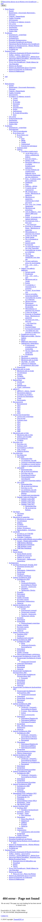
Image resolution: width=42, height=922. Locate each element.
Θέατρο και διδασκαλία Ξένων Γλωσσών (22, 875)
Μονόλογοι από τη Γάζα (21, 433)
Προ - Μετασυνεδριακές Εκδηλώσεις (25, 726)
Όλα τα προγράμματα (20, 131)
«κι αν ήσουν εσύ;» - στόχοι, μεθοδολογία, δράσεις (32, 155)
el (2, 3)
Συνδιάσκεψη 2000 (23, 786)
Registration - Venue (23, 802)
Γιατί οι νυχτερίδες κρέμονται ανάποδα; (31, 295)
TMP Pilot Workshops (24, 548)
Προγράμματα (13, 129)
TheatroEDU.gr (18, 919)
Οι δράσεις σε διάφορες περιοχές (19, 96)
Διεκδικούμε (13, 120)
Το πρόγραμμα (22, 373)
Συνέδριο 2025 (22, 808)
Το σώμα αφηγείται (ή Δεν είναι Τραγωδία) (32, 247)
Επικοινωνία (21, 367)
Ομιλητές (20, 828)
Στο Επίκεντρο (18, 453)
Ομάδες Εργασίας (15, 93)
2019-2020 (20, 457)
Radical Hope (17, 380)
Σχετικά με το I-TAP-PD (25, 533)
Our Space (24, 356)
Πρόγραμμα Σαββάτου (28, 720)
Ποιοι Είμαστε (9, 84)
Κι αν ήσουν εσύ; (18, 133)
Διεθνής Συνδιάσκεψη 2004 (22, 731)
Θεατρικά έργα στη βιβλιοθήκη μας (24, 861)
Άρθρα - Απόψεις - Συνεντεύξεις (19, 854)
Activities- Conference (24, 537)
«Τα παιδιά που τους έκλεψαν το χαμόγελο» (32, 331)
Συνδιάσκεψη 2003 (23, 757)
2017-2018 (20, 482)
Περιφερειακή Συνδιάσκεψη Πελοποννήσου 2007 (22, 671)
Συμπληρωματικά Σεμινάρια (26, 782)
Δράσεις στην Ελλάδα (24, 437)
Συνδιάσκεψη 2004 (23, 733)
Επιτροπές (24, 678)
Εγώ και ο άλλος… (31, 159)
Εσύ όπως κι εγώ (26, 488)
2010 (18, 413)
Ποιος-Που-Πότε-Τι (27, 819)
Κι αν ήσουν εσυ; (22, 135)
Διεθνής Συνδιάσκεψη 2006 (22, 704)
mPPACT (16, 389)
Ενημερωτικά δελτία (15, 118)
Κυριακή (24, 824)
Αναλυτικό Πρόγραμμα (24, 663)
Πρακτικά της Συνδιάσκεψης (30, 762)
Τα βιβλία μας (13, 848)
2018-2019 (20, 468)
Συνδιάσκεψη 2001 (23, 773)
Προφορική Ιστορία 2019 (25, 566)
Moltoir (15, 550)
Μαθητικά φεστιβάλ (15, 846)
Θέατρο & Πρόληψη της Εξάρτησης (20, 877)
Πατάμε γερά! (29, 160)
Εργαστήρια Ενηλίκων (28, 475)
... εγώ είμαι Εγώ (30, 224)
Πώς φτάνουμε (26, 815)
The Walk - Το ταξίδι (28, 362)
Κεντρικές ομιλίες (23, 599)
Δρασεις (19, 374)
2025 (14, 843)
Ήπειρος (16, 105)
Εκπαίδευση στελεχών (28, 334)
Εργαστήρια (21, 572)
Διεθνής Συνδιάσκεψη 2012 (22, 605)
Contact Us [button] (4, 916)
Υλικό (19, 398)
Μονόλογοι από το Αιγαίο (29, 360)
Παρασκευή (25, 821)
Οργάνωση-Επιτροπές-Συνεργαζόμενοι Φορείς (29, 584)
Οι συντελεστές (22, 526)
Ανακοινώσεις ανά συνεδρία (30, 832)
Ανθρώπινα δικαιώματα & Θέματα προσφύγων (24, 852)
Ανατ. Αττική (21, 449)
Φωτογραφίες (21, 400)
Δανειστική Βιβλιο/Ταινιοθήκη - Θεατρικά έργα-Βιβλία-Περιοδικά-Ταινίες (24, 858)
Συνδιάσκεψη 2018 (23, 579)
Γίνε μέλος (12, 116)
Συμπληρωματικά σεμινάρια (26, 751)
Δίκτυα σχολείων (30, 301)
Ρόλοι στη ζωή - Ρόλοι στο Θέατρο (24, 874)
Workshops (20, 799)
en (1, 3)
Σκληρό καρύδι (30, 243)
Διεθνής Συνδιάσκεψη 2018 (22, 577)
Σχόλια (23, 713)
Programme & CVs (23, 797)
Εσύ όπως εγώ (18, 442)
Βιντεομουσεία (18, 402)
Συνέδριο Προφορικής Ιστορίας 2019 (25, 565)
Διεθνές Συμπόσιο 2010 (21, 632)
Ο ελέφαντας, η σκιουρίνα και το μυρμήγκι (30, 286)
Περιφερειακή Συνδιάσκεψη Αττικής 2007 (26, 656)
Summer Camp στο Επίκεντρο (27, 497)
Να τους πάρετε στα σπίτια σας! (31, 351)
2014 (18, 405)
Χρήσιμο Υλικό (10, 850)
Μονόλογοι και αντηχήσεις (30, 209)
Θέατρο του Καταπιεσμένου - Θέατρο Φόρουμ (24, 844)
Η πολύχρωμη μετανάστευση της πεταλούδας (31, 347)
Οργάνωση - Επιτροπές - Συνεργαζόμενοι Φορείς (29, 708)
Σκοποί (11, 85)
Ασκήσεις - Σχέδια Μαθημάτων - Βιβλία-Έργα (24, 855)
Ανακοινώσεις (13, 122)
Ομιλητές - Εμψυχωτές (28, 587)
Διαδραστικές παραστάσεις (30, 343)
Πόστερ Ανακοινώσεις (24, 753)
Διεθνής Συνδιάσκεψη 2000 (22, 784)
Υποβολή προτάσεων (24, 576)
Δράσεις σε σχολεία (23, 557)
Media (23, 140)
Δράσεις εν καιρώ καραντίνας (30, 466)
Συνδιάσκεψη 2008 (23, 641)
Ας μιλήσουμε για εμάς (28, 460)
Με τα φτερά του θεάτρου (29, 471)
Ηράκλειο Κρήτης (23, 451)
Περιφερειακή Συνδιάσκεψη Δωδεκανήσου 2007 (26, 692)
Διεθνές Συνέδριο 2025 (20, 806)
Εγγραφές (20, 592)
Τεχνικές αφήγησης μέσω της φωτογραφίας (32, 262)
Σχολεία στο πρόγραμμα (29, 146)
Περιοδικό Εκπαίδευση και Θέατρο (20, 839)
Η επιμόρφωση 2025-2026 (30, 365)
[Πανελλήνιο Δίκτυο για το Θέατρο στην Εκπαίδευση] (18, 2)
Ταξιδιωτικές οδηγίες (28, 616)
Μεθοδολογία (21, 385)
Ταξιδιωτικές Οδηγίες (28, 590)
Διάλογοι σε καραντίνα (28, 363)
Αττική (15, 98)
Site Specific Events (23, 804)
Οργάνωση (20, 382)
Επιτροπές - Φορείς (23, 811)
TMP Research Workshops (25, 544)
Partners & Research (23, 535)
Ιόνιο (14, 115)
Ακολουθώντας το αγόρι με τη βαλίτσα (33, 251)
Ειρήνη (27, 283)
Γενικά (23, 608)
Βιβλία (15, 865)
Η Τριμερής (29, 244)
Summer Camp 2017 (28, 504)
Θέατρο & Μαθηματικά (16, 879)
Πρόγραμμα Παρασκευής (29, 718)
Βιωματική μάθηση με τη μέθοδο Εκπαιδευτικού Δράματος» (32, 165)
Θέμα (19, 568)
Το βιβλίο (20, 376)
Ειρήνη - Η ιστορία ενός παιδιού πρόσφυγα (33, 218)
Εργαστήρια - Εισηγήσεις (25, 698)
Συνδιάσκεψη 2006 (23, 705)
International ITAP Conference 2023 (24, 793)
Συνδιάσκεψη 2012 (23, 607)
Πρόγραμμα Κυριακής (28, 722)
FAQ (22, 138)
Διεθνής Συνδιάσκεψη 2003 (22, 755)
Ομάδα (23, 142)
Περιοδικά (16, 863)
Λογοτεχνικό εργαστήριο (25, 416)
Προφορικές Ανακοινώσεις (26, 601)
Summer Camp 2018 (28, 502)
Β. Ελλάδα (16, 102)
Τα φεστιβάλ (21, 378)
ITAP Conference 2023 (24, 795)
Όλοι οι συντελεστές (28, 715)
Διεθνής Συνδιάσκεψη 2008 (22, 640)
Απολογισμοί (25, 144)
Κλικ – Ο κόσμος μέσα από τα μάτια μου (32, 179)
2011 (18, 411)
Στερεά (15, 100)
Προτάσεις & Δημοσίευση (29, 810)
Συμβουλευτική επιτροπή (25, 638)
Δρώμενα (20, 603)
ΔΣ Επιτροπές (13, 95)
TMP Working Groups (24, 546)
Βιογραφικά (21, 667)
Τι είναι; (19, 137)
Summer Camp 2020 (28, 499)
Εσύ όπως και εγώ (27, 473)
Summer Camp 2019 (28, 501)
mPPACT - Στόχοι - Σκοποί (26, 391)
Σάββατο (24, 822)
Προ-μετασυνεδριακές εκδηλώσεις (28, 654)
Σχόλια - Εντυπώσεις (24, 528)
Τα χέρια (28, 254)
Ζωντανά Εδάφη (30, 327)
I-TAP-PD (16, 532)
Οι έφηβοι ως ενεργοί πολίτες (30, 464)
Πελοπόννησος (18, 107)
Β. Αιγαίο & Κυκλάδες (20, 113)
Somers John (13, 124)
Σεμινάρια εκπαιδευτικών (29, 151)
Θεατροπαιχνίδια (26, 458)
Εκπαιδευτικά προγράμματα (30, 495)
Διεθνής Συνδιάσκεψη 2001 (22, 771)
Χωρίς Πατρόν (18, 552)
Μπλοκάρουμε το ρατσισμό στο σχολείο (32, 233)
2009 (18, 431)
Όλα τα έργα (21, 418)
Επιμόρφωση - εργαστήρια (17, 127)
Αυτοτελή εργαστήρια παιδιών (31, 462)
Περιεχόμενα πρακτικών (29, 738)
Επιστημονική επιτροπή (28, 610)
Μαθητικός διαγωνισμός (29, 341)
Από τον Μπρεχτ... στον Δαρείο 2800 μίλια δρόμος (33, 213)
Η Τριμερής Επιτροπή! (32, 329)
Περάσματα (29, 274)
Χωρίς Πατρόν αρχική (24, 554)
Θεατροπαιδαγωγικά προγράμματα (27, 478)
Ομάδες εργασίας (22, 625)
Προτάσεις (24, 588)
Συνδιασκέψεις (14, 563)
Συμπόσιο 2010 (22, 634)
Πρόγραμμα (21, 594)
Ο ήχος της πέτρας (31, 235)
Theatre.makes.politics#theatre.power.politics (27, 539)
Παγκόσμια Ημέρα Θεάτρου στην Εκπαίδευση (24, 841)
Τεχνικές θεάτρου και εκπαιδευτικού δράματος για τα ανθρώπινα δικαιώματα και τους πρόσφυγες (32, 173)
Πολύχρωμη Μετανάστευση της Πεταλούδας (31, 305)
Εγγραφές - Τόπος (23, 813)
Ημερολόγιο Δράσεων (24, 393)
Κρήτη (15, 109)
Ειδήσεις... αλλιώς (31, 186)
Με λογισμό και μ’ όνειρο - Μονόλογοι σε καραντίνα (32, 193)
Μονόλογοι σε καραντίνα (29, 358)
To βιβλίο (20, 440)
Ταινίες (15, 866)
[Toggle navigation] (38, 2)
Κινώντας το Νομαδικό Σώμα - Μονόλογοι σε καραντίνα (32, 316)
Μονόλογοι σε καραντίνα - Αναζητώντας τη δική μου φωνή (32, 199)
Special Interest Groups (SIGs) (27, 800)
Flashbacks (28, 182)
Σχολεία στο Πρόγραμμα (25, 396)
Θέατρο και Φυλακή (15, 872)
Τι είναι (19, 383)
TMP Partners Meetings (24, 543)
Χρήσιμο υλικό (22, 148)
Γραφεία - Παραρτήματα (17, 91)
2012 (18, 409)
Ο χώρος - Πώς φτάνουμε (29, 711)
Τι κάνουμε (8, 126)
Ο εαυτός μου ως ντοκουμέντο (30, 189)
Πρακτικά (20, 790)
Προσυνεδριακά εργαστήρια (30, 623)
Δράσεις (19, 149)
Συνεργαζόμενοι (22, 438)
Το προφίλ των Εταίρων (25, 394)
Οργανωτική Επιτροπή (28, 661)
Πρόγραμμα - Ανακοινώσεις (26, 570)
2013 (18, 407)
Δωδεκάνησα (17, 111)
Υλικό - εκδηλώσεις (23, 387)
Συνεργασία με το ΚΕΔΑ (25, 448)
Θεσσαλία (16, 104)
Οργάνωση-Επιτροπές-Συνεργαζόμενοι (28, 646)
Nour (27, 184)
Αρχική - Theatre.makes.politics (27, 541)
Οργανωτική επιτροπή (28, 612)
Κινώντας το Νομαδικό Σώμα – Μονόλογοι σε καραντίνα (32, 228)
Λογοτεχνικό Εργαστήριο (21, 415)
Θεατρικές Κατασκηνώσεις (18, 837)
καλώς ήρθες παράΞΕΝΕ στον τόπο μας (32, 257)
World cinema (29, 237)
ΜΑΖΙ (23, 340)
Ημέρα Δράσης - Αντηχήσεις (26, 530)
